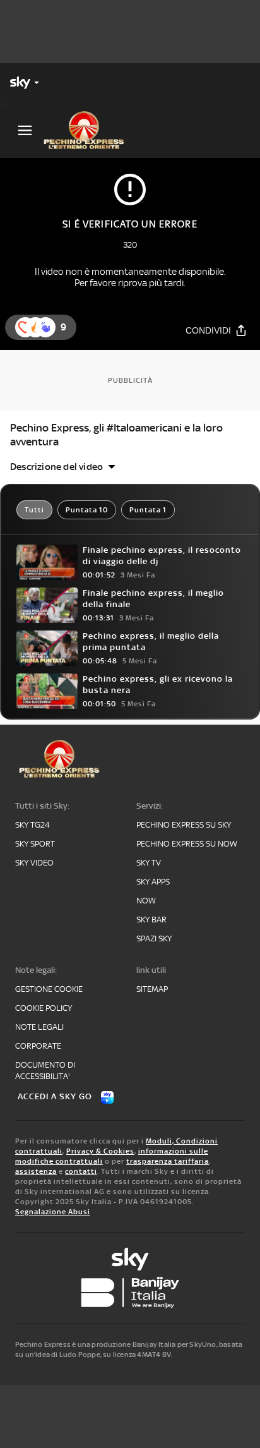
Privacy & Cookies (100, 1151)
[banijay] (130, 1292)
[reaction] (45, 327)
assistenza (36, 1171)
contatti (81, 1171)
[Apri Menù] (25, 130)
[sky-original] (130, 1259)
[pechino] (89, 130)
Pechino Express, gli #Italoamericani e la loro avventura (116, 434)
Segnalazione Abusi (52, 1211)
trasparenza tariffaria (167, 1161)
